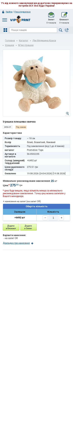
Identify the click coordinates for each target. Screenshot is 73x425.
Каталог (23, 40)
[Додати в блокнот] (11, 227)
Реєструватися (22, 12)
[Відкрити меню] (6, 30)
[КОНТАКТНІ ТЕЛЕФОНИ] (66, 30)
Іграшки (9, 45)
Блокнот (64, 21)
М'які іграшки (26, 45)
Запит (51, 21)
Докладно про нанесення (16, 243)
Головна (10, 40)
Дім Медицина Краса (44, 40)
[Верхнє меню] (4, 20)
